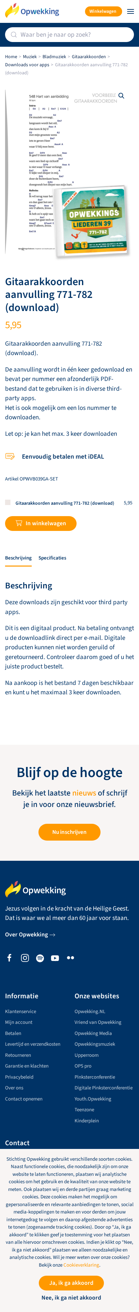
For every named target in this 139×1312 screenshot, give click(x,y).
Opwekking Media (93, 1033)
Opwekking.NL (90, 1011)
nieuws (84, 793)
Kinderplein (87, 1120)
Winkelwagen (102, 11)
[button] (130, 11)
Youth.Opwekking (93, 1099)
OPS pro (83, 1066)
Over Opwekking (26, 934)
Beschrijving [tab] (18, 558)
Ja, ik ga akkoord (71, 1283)
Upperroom (87, 1055)
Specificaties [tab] (52, 558)
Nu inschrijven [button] (69, 832)
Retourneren (18, 1055)
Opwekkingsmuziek (95, 1044)
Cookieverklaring (81, 1265)
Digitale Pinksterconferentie (104, 1087)
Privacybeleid (19, 1077)
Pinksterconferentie (95, 1077)
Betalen (13, 1033)
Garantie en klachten (27, 1066)
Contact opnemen (24, 1099)
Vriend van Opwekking (98, 1022)
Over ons (14, 1087)
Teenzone (84, 1109)
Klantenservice (20, 1011)
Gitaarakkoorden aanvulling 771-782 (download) (65, 503)
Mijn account (18, 1022)
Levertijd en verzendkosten (32, 1044)
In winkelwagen (46, 523)
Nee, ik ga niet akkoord (71, 1298)
